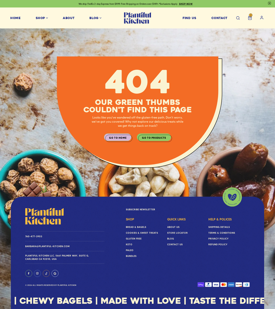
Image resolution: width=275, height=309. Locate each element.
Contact (219, 18)
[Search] (238, 18)
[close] (269, 3)
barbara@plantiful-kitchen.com (47, 246)
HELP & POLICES (220, 219)
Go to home (118, 137)
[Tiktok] (46, 273)
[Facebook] (28, 273)
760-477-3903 (33, 236)
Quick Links (176, 219)
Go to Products (154, 137)
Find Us (189, 18)
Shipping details (219, 227)
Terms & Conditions (221, 232)
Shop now (224, 3)
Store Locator (177, 232)
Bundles (131, 256)
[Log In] (262, 18)
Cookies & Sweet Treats (142, 232)
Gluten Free (134, 238)
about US (173, 227)
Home (15, 18)
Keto (129, 244)
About (68, 18)
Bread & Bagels (136, 227)
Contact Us (175, 244)
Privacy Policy (218, 238)
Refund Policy (217, 244)
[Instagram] (37, 273)
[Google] (55, 273)
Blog (94, 18)
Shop (40, 18)
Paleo (130, 250)
